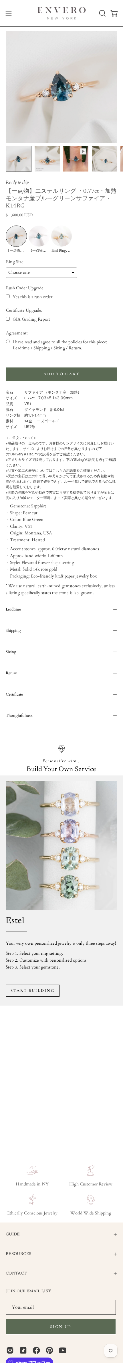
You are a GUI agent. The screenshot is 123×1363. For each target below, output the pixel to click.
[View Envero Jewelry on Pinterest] (49, 1350)
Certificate (14, 694)
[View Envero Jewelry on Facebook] (36, 1350)
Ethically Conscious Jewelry (32, 1213)
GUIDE (13, 1234)
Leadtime (13, 609)
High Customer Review (90, 1184)
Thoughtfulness (19, 715)
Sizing (11, 651)
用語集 (71, 470)
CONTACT (16, 1273)
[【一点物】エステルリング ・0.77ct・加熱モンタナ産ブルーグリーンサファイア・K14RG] (18, 159)
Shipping (13, 630)
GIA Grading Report (31, 319)
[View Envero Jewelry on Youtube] (62, 1350)
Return (11, 673)
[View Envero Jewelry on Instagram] (10, 1350)
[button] (102, 13)
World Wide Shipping (90, 1213)
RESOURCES (18, 1254)
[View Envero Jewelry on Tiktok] (23, 1350)
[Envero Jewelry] (61, 13)
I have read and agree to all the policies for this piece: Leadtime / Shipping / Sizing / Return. (60, 345)
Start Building (32, 990)
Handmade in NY (32, 1184)
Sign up (60, 1326)
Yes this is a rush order (32, 297)
